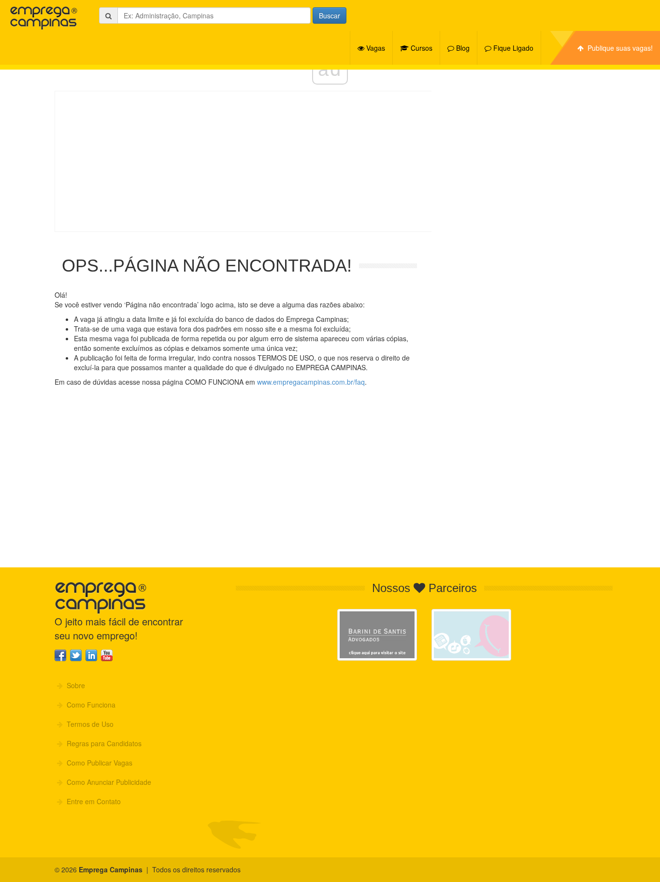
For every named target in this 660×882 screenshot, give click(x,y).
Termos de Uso (88, 724)
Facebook (60, 655)
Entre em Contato (92, 801)
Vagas (374, 48)
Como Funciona (89, 704)
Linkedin (91, 655)
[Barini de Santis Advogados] (377, 635)
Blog (462, 48)
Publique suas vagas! (618, 48)
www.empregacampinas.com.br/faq (311, 382)
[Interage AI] (471, 635)
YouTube (107, 655)
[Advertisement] (330, 161)
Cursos (420, 48)
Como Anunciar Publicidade (107, 782)
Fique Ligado (512, 48)
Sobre (74, 685)
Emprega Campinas (43, 18)
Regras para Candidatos (102, 743)
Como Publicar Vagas (97, 762)
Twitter (76, 655)
